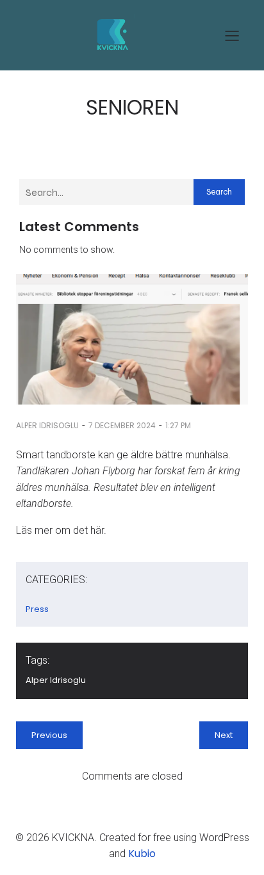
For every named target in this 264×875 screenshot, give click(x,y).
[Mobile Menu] (232, 35)
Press (37, 609)
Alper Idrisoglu (47, 425)
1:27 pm (178, 425)
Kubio (142, 853)
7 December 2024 (122, 425)
